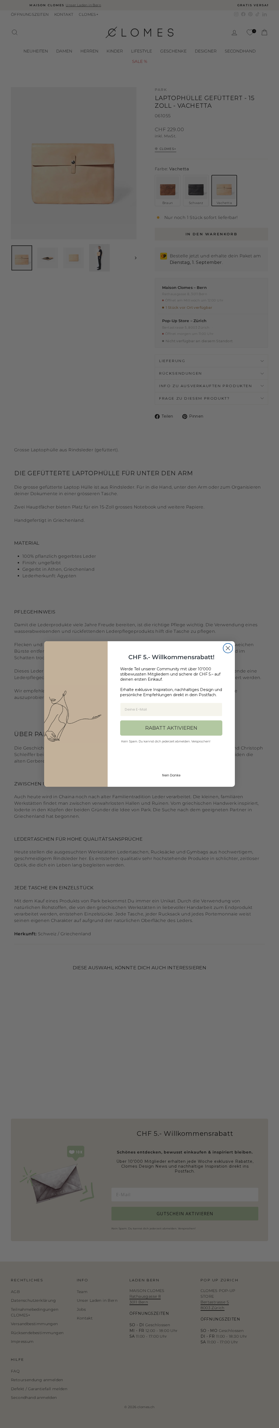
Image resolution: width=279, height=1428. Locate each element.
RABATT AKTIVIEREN (171, 728)
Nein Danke (171, 775)
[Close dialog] (228, 648)
